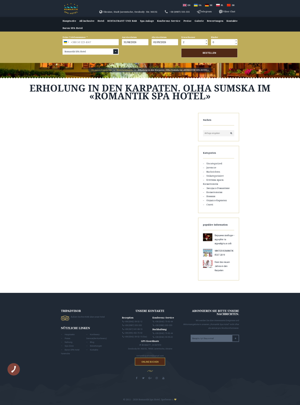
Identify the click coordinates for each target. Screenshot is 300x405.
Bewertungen (215, 20)
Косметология (214, 192)
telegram (206, 11)
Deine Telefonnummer (74, 37)
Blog (92, 342)
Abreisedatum (159, 37)
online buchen (150, 362)
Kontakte (232, 20)
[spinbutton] (192, 42)
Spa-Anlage (147, 20)
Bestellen (209, 53)
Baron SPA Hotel (72, 28)
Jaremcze (211, 167)
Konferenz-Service (168, 20)
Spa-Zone (69, 346)
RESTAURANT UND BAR (122, 20)
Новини (210, 196)
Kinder (214, 37)
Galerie (199, 20)
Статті (209, 204)
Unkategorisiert (215, 175)
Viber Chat (229, 11)
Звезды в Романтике (218, 188)
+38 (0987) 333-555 (179, 11)
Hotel (101, 20)
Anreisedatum (129, 37)
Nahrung (68, 342)
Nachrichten (213, 171)
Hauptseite (69, 20)
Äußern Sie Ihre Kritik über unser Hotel (88, 317)
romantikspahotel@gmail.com (150, 356)
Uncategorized (214, 163)
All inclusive (87, 20)
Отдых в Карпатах (216, 200)
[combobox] (66, 42)
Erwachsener (188, 37)
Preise (187, 20)
